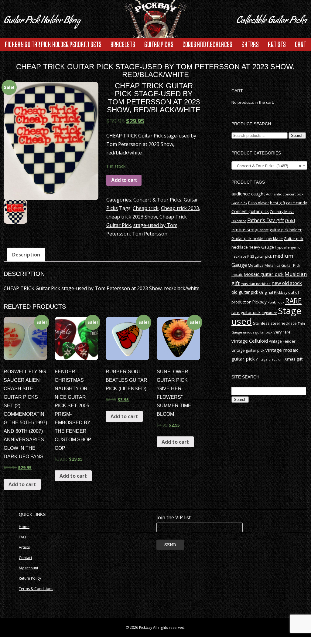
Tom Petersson (149, 233)
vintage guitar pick (248, 350)
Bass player (258, 202)
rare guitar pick (246, 312)
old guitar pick (244, 292)
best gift (277, 202)
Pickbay (259, 302)
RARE (293, 301)
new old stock (287, 283)
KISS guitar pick (259, 256)
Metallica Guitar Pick (282, 265)
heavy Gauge (261, 247)
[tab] (26, 255)
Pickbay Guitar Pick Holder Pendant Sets (53, 44)
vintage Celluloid (249, 341)
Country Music (282, 211)
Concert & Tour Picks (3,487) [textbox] (267, 165)
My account (28, 568)
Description (26, 254)
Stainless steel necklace (275, 323)
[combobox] (269, 165)
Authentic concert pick (284, 194)
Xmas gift (293, 359)
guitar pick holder (285, 229)
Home (24, 526)
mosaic (237, 274)
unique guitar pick (257, 332)
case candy (296, 202)
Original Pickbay (273, 292)
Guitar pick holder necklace (257, 238)
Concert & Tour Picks (157, 199)
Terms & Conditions (36, 588)
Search (297, 135)
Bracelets (123, 44)
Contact (25, 557)
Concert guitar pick (250, 211)
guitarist (261, 230)
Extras (250, 44)
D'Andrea (238, 221)
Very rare (282, 332)
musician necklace (256, 283)
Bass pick (239, 203)
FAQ (22, 537)
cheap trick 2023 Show (131, 216)
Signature (269, 312)
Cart (300, 44)
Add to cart (124, 180)
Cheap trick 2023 (180, 208)
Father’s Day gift (265, 220)
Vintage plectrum (270, 359)
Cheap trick (146, 208)
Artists (277, 44)
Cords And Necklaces (207, 44)
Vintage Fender (282, 341)
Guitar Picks (158, 44)
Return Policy (30, 578)
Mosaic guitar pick (264, 274)
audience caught (248, 194)
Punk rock (276, 302)
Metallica (256, 265)
